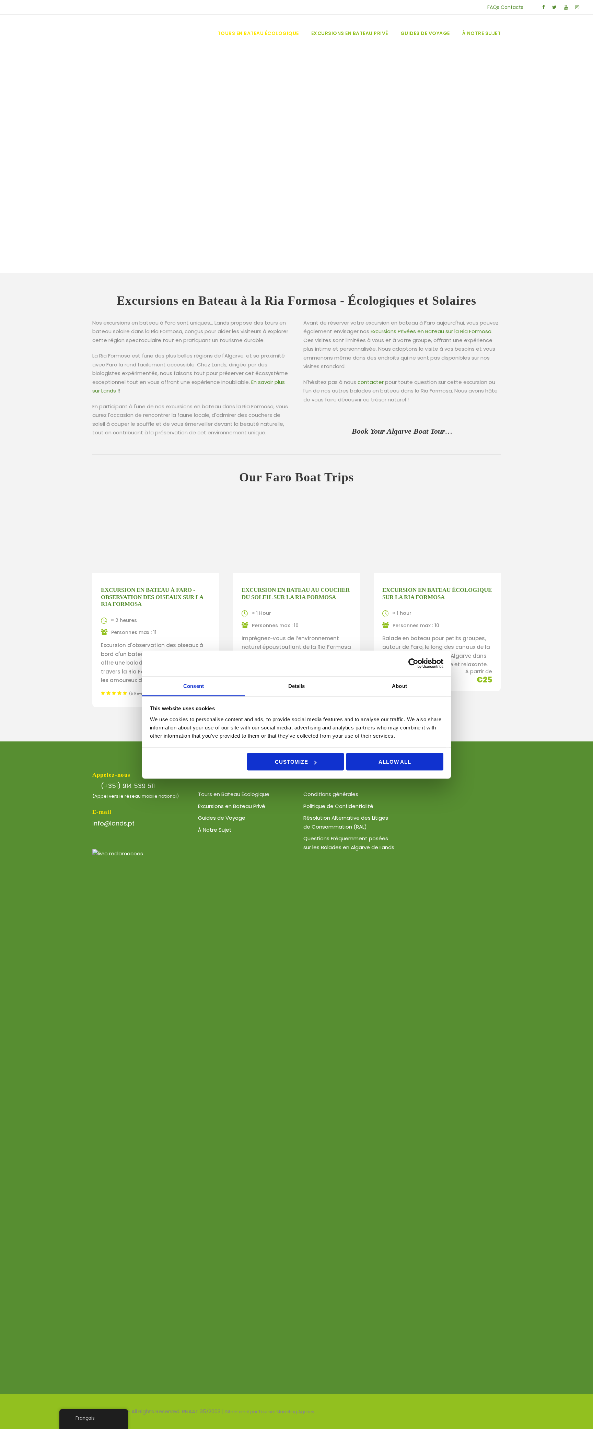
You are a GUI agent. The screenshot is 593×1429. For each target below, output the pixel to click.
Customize (291, 762)
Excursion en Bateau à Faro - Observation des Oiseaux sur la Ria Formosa (152, 597)
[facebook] (543, 7)
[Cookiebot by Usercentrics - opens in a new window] (413, 663)
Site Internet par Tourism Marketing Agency (269, 1412)
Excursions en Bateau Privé (349, 33)
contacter (371, 382)
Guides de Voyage (425, 33)
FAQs (493, 7)
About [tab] (399, 686)
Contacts (512, 7)
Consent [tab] (193, 686)
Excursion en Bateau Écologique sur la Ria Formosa (437, 593)
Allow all (395, 762)
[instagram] (577, 7)
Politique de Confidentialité (338, 806)
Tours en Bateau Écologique (258, 33)
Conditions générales (330, 794)
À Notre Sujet (481, 33)
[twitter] (554, 7)
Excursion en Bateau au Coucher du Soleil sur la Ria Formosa (296, 593)
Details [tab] (296, 686)
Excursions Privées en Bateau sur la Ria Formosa (431, 331)
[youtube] (566, 7)
